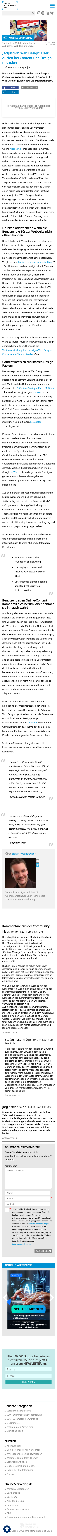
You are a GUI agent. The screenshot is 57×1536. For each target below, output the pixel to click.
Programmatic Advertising (20, 1427)
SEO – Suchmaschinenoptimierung (24, 1415)
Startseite (7, 43)
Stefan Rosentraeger (24, 853)
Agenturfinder (14, 1446)
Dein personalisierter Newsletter (23, 1450)
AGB (9, 1513)
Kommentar (11, 1166)
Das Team (12, 1497)
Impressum (12, 1505)
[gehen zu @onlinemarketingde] (43, 13)
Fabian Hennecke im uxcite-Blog (35, 261)
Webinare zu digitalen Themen (22, 1458)
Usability (32, 722)
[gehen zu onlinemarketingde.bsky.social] (52, 13)
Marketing (15, 148)
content (37, 392)
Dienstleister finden (17, 1462)
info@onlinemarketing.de (38, 1223)
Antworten (8, 1032)
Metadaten (35, 421)
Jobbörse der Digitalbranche (21, 1466)
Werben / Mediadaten (18, 1489)
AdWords (15, 472)
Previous (6, 1297)
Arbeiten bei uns (15, 1501)
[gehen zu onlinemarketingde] (38, 13)
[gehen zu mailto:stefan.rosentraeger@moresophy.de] (38, 861)
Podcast (11, 1474)
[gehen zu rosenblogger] (38, 865)
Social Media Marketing (19, 1411)
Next (50, 1297)
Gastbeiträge (13, 1493)
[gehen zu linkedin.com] (47, 13)
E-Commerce (13, 1423)
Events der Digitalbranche (20, 1470)
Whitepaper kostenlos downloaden (24, 1454)
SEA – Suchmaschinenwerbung (22, 1419)
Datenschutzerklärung (21, 1244)
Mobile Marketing (24, 43)
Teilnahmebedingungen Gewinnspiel (26, 1517)
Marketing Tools (15, 1431)
